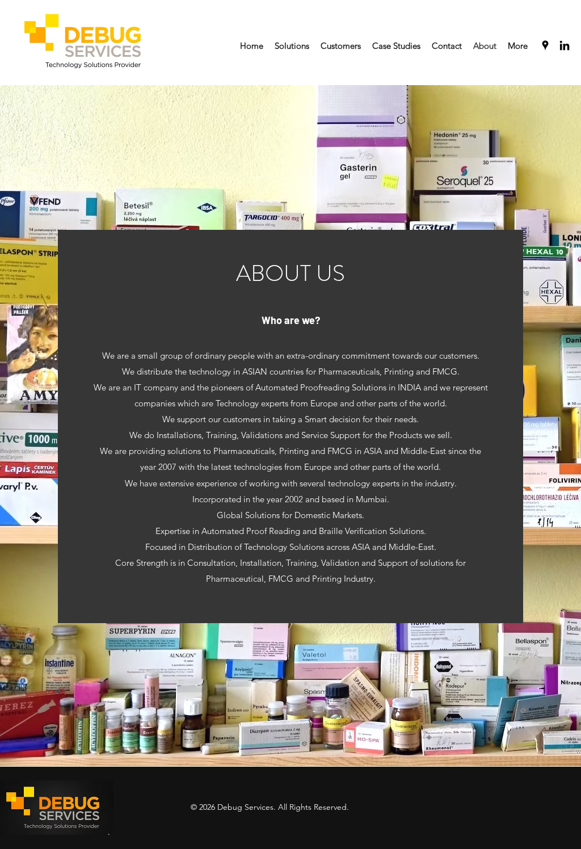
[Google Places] (545, 45)
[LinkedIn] (564, 45)
